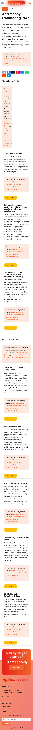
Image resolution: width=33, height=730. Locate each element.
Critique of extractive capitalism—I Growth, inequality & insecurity (13, 274)
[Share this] (9, 72)
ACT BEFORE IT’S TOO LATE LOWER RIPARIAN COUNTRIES (12, 691)
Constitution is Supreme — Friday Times (15, 369)
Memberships (7, 701)
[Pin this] (18, 72)
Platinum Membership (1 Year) (8, 143)
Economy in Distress (12, 426)
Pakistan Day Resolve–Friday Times (16, 539)
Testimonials (6, 704)
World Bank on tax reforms (15, 483)
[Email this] (4, 72)
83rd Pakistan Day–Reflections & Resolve (13, 595)
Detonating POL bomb (13, 153)
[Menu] (2, 2)
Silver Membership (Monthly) (8, 123)
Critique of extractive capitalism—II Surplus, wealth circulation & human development (16, 208)
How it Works (6, 707)
